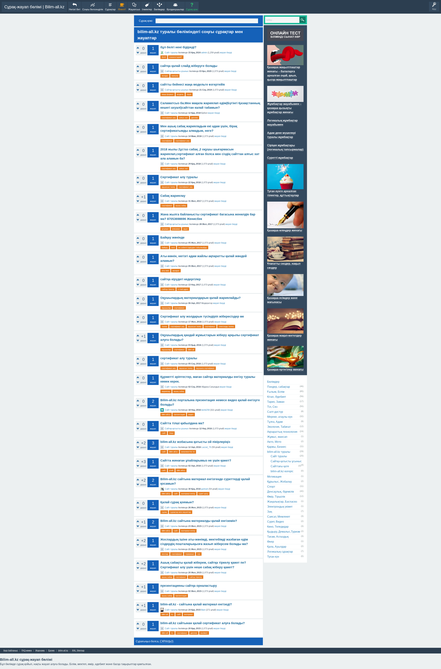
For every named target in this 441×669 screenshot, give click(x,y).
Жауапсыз (134, 9)
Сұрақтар (110, 9)
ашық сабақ (181, 206)
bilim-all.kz (166, 414)
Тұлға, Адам (275, 421)
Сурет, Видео (275, 521)
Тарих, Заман (275, 401)
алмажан (176, 229)
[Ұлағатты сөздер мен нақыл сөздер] (285, 259)
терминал (189, 554)
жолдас (165, 76)
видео (190, 414)
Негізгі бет (74, 9)
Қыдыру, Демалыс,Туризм (283, 531)
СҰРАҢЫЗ (166, 641)
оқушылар (166, 308)
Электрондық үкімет (280, 506)
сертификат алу (169, 118)
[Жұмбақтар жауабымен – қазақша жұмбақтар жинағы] (285, 99)
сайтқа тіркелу (168, 289)
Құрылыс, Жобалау (279, 481)
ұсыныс (165, 229)
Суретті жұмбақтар (280, 157)
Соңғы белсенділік (92, 9)
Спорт (271, 486)
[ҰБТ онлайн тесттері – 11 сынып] (285, 38)
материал (188, 614)
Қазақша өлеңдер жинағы (284, 230)
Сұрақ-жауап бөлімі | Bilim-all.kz (34, 6)
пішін (189, 94)
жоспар (165, 554)
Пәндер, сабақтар (278, 386)
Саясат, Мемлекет (278, 516)
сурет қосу (203, 494)
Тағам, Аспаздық (278, 536)
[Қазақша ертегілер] (285, 365)
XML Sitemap (78, 651)
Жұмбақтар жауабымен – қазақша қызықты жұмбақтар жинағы (284, 108)
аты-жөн (165, 271)
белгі (164, 57)
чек (198, 554)
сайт (164, 433)
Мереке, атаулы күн (279, 416)
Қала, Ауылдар (276, 546)
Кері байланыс (10, 651)
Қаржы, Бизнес (276, 446)
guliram (204, 489)
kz (172, 614)
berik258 (205, 410)
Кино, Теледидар (278, 526)
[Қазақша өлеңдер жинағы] (285, 226)
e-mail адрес (183, 289)
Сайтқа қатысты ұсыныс (177, 71)
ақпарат (175, 271)
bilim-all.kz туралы (278, 451)
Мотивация (274, 476)
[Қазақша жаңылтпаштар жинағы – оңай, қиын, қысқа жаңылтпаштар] (285, 63)
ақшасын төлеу (168, 187)
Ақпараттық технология (282, 431)
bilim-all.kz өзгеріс (282, 471)
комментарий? (175, 57)
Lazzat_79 (206, 447)
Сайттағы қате (280, 466)
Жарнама (40, 651)
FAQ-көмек (27, 651)
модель (180, 94)
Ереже (51, 651)
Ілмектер (147, 9)
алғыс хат (183, 118)
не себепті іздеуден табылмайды (192, 247)
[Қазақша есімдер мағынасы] (285, 293)
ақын (185, 229)
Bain (203, 610)
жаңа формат (167, 94)
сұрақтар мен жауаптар (180, 512)
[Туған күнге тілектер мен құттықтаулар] (285, 187)
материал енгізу (188, 494)
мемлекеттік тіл (188, 452)
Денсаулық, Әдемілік (280, 491)
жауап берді (226, 52)
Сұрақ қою (192, 9)
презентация (179, 414)
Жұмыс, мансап (277, 436)
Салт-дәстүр (275, 411)
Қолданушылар (175, 9)
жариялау (166, 391)
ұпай (171, 470)
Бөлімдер (159, 9)
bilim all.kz (181, 470)
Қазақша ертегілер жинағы (285, 369)
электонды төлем (226, 326)
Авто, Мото (274, 441)
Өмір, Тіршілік (276, 496)
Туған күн (273, 556)
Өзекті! (122, 9)
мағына (175, 76)
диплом (194, 118)
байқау (165, 247)
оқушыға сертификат (205, 368)
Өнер (270, 541)
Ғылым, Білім (275, 391)
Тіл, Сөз (272, 406)
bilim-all (191, 350)
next (173, 247)
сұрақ (164, 512)
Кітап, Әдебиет (276, 396)
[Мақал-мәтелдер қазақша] (285, 331)
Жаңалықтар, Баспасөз (282, 501)
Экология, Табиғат (279, 426)
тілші (171, 433)
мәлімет (204, 633)
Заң (269, 511)
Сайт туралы (171, 52)
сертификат (167, 141)
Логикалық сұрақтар (280, 551)
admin (204, 52)
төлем (164, 326)
